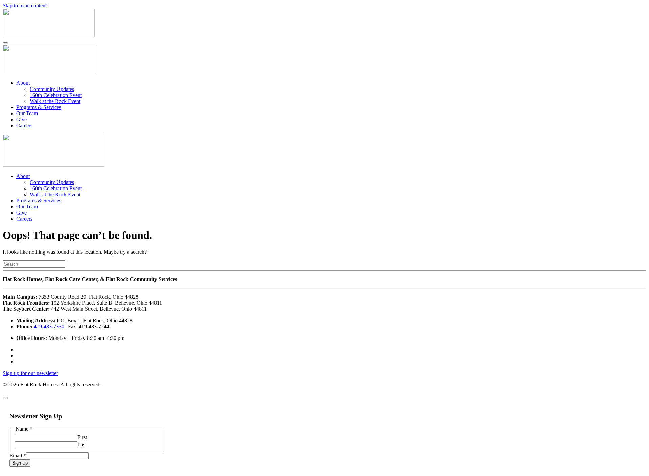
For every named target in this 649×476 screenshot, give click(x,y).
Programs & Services (38, 107)
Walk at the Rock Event (55, 101)
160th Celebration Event (56, 95)
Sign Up (20, 463)
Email (17, 455)
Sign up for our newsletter (30, 373)
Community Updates (52, 89)
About (23, 83)
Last (82, 444)
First (82, 437)
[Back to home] (49, 35)
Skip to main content (25, 5)
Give (21, 119)
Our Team (27, 113)
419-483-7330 (49, 326)
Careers (24, 125)
